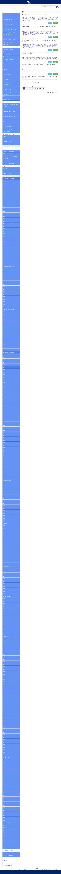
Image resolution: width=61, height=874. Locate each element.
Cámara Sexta (6, 797)
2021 (4, 213)
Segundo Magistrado (7, 56)
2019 (4, 208)
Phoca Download (55, 92)
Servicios (5, 96)
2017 (4, 203)
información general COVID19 (9, 853)
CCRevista (5, 860)
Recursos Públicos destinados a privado (11, 119)
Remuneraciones (6, 131)
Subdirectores (6, 71)
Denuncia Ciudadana (7, 173)
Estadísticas (5, 168)
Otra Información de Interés (8, 163)
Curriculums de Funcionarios (8, 61)
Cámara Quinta (6, 757)
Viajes (4, 121)
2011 (4, 188)
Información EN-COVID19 (8, 850)
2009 (4, 183)
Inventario (5, 124)
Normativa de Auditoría (7, 22)
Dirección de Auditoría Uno (8, 181)
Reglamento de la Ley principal (9, 19)
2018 (4, 206)
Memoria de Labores (7, 79)
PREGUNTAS (28, 8)
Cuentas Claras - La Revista (8, 863)
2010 (4, 186)
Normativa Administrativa (8, 27)
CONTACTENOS (35, 8)
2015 (4, 198)
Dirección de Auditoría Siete (8, 437)
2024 (4, 221)
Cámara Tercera (6, 676)
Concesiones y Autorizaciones (9, 111)
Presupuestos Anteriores (8, 108)
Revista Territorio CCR (7, 865)
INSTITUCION (14, 8)
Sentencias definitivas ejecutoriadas (10, 593)
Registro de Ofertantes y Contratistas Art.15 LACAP (10, 105)
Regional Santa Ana (7, 523)
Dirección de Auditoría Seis (8, 395)
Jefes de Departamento (7, 74)
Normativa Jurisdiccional (8, 24)
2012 (4, 191)
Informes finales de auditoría (8, 178)
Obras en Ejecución (7, 84)
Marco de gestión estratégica (9, 46)
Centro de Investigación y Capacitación (10, 858)
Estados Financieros (7, 126)
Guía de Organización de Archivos (9, 153)
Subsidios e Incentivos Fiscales (9, 116)
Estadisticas (5, 87)
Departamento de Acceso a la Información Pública (11, 147)
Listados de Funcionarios (8, 59)
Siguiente (39, 88)
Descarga (55, 22)
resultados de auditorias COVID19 (9, 855)
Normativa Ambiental (7, 34)
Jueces (4, 64)
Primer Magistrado (6, 54)
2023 (4, 218)
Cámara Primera (6, 596)
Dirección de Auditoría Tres (8, 266)
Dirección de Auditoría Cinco (8, 352)
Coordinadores (6, 66)
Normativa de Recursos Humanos (9, 29)
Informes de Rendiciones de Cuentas (10, 139)
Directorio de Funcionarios (8, 49)
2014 (4, 196)
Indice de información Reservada (9, 161)
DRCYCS (4, 136)
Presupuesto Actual (7, 114)
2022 (4, 216)
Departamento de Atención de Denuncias (11, 166)
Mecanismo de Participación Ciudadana (11, 171)
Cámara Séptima (6, 822)
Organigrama (5, 14)
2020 (4, 211)
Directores (5, 69)
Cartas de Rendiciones (7, 141)
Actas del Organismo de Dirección (9, 39)
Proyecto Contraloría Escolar (8, 144)
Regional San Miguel (7, 480)
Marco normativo (6, 12)
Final (43, 88)
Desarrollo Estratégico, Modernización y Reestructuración (11, 93)
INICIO (8, 8)
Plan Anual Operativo (7, 89)
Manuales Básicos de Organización (10, 32)
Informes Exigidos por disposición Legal (11, 82)
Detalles (50, 22)
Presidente (5, 51)
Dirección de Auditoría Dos (8, 223)
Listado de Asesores (7, 99)
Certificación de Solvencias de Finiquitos (11, 37)
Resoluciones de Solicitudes (8, 151)
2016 (4, 201)
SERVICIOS (22, 8)
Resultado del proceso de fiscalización (10, 176)
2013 (4, 193)
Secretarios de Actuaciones (8, 76)
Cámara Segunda (6, 636)
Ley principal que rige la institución (10, 17)
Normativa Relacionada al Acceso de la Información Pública (10, 157)
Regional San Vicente (7, 566)
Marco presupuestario (7, 101)
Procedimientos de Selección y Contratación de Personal (9, 43)
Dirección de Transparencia (8, 134)
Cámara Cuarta (6, 717)
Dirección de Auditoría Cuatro (9, 309)
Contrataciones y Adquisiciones (9, 129)
